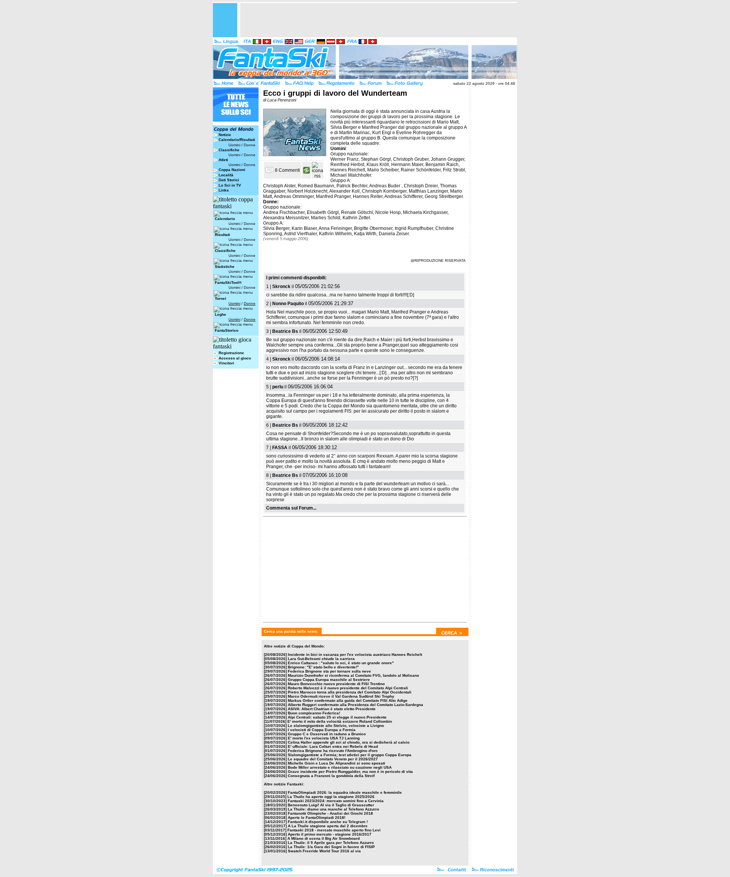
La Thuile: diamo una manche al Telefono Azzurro (333, 809)
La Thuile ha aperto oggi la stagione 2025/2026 (331, 797)
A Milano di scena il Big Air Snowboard (323, 838)
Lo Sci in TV (230, 185)
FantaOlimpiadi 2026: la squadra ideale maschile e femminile (345, 792)
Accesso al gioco (235, 358)
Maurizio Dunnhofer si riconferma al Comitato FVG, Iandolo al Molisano (353, 675)
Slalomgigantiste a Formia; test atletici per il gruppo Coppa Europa (349, 755)
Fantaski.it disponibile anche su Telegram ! (328, 822)
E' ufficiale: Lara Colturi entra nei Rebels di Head (333, 746)
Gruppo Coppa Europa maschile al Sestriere (329, 680)
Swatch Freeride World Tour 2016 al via (324, 851)
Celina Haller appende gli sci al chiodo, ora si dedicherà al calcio (348, 742)
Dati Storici (229, 180)
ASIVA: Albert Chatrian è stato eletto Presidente (332, 709)
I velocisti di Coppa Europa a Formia (321, 730)
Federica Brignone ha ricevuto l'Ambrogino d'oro (333, 751)
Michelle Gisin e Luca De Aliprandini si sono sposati (336, 763)
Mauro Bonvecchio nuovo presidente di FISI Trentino (336, 684)
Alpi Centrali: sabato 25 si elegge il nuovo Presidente (337, 717)
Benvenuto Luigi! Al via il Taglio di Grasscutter (331, 805)
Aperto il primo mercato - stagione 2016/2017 (329, 834)
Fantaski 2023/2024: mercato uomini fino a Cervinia (336, 801)
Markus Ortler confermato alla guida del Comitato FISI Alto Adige (348, 700)
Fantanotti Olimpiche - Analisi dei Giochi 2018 (330, 813)
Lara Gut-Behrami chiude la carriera (321, 659)
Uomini (234, 145)
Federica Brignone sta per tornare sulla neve (329, 671)
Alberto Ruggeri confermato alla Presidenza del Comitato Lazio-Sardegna (355, 705)
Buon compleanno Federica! (314, 713)
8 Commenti (287, 170)
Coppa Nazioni (232, 170)
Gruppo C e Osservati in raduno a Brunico (327, 734)
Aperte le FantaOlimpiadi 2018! (316, 817)
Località (226, 175)
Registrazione (231, 353)
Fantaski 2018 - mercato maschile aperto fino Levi (334, 830)
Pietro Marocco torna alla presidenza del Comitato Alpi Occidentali (349, 692)
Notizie (225, 135)
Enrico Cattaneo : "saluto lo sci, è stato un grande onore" (341, 663)
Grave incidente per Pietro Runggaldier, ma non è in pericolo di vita (350, 771)
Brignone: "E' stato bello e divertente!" (323, 667)
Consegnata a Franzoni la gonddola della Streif (331, 776)
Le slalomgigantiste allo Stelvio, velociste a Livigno (336, 725)
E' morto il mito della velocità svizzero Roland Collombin (339, 721)
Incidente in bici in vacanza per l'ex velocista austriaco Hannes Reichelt (355, 654)
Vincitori (226, 363)
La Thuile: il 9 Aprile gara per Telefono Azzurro (331, 843)
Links (224, 190)
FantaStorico (226, 330)
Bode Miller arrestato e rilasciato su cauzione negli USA (340, 767)
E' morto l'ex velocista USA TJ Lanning (324, 738)
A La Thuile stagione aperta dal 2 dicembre (328, 826)
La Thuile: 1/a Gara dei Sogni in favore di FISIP (331, 847)
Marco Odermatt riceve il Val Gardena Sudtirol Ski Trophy (341, 696)
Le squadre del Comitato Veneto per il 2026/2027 (333, 759)
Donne (250, 145)
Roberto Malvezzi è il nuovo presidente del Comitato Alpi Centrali (348, 688)
